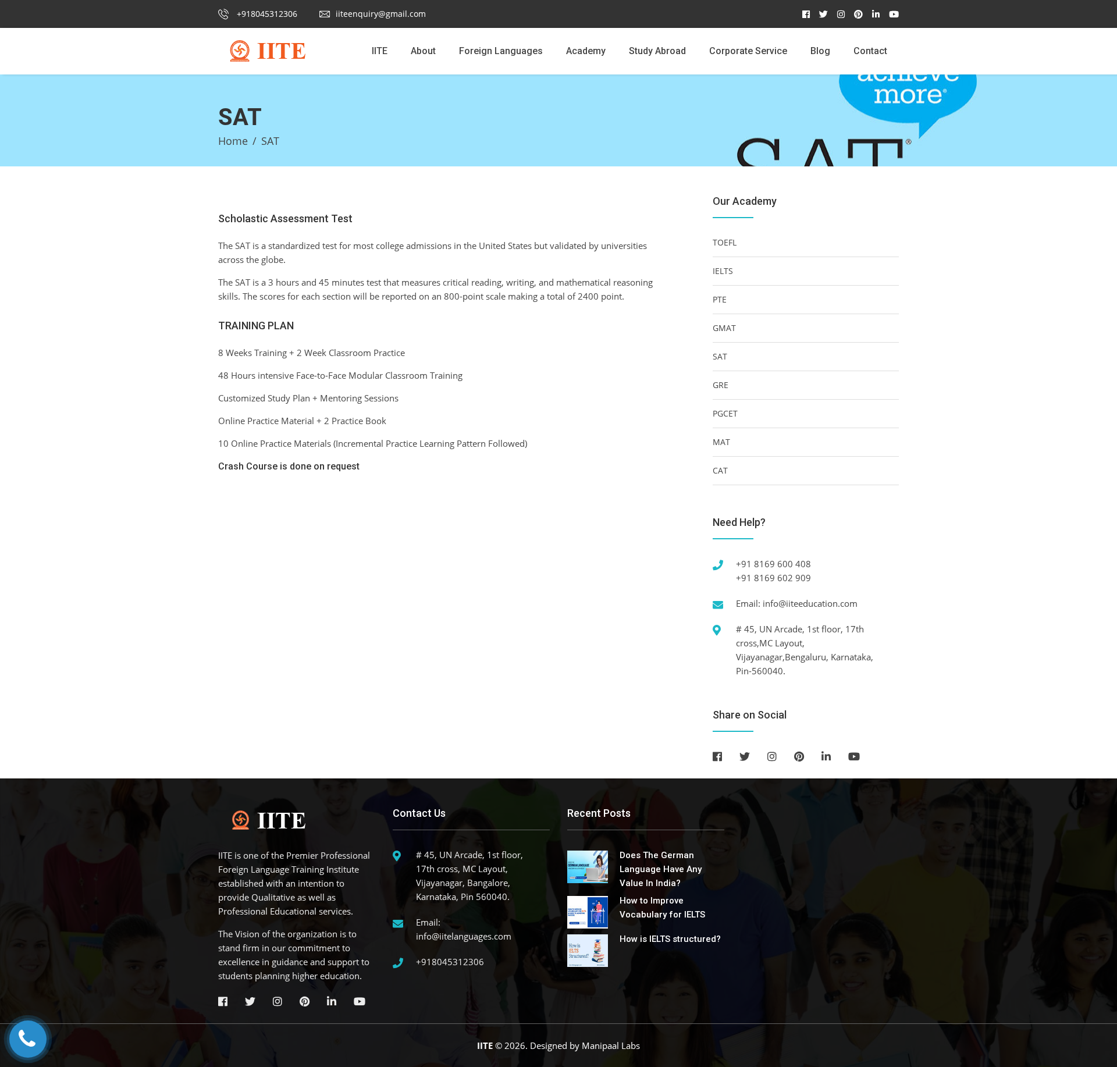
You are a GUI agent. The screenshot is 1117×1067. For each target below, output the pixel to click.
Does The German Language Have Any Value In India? (661, 869)
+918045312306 (265, 13)
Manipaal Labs (611, 1045)
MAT (721, 441)
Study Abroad (657, 50)
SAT (720, 356)
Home (233, 141)
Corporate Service (748, 50)
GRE (720, 384)
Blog (820, 50)
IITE (379, 50)
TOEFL (725, 242)
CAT (720, 470)
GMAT (724, 327)
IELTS (723, 270)
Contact (870, 50)
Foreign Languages (501, 50)
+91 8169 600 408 (773, 564)
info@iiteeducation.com (810, 603)
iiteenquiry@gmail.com (381, 13)
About (423, 50)
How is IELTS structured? (670, 939)
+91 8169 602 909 (773, 578)
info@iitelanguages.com (463, 936)
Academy (586, 50)
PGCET (725, 413)
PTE (720, 299)
